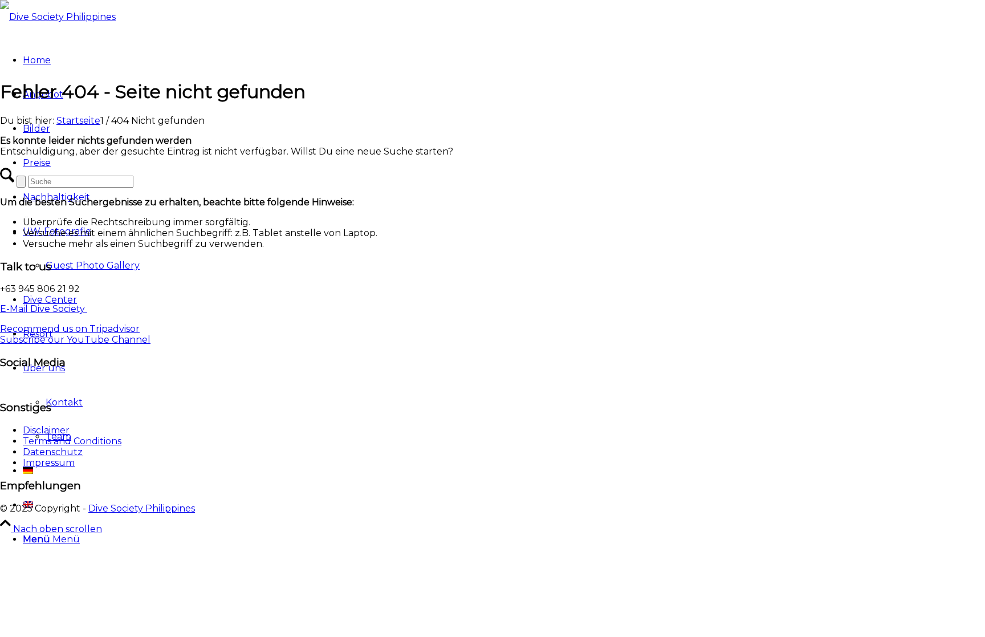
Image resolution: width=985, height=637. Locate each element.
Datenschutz (53, 452)
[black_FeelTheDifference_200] (492, 17)
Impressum (49, 462)
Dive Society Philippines (141, 508)
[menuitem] (504, 539)
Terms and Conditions (72, 441)
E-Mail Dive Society (43, 308)
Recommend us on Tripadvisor (70, 328)
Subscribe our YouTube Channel (75, 339)
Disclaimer (46, 430)
